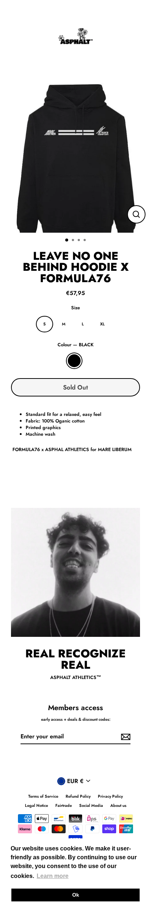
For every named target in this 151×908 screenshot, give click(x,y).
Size (75, 307)
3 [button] (79, 241)
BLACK (74, 360)
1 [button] (67, 240)
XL (102, 324)
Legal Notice (36, 805)
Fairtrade (63, 805)
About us (118, 805)
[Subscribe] (124, 737)
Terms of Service (43, 796)
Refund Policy (78, 796)
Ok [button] (75, 895)
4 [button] (85, 241)
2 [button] (74, 241)
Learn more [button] (53, 876)
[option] (75, 157)
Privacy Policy (110, 796)
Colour (75, 345)
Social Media (91, 805)
